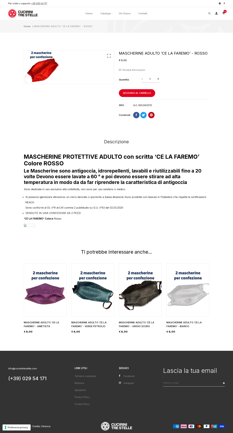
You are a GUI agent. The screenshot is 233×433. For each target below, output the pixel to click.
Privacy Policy (82, 397)
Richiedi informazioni (134, 69)
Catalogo (105, 13)
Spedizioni (80, 390)
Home (89, 13)
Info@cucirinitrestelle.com (22, 368)
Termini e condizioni (85, 376)
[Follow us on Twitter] (143, 115)
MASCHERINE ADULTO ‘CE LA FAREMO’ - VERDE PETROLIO (89, 324)
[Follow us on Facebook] (136, 115)
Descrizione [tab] (116, 141)
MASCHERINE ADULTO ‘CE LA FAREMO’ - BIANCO (184, 324)
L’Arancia (45, 426)
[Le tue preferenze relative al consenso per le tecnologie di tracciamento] (17, 427)
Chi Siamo (124, 13)
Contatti (142, 13)
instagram (129, 383)
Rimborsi (79, 383)
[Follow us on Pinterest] (151, 115)
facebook (129, 376)
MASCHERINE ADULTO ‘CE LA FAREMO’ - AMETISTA (41, 324)
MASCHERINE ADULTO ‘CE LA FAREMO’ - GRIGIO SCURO (136, 324)
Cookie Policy (82, 404)
